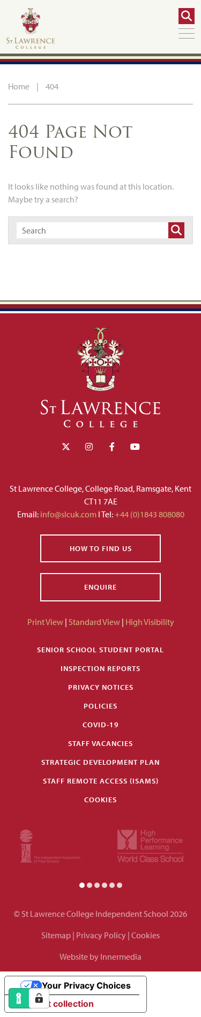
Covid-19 (101, 724)
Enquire (100, 587)
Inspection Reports (100, 668)
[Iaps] (50, 844)
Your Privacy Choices (86, 985)
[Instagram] (89, 446)
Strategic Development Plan (100, 762)
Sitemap (56, 935)
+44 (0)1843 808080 (148, 514)
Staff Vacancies (100, 743)
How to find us (101, 548)
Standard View (94, 621)
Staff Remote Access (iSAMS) (101, 781)
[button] (82, 884)
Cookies (100, 799)
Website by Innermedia (100, 956)
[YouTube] (135, 446)
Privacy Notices (100, 687)
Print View (45, 621)
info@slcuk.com (68, 514)
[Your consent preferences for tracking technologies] (39, 998)
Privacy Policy (101, 935)
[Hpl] (150, 844)
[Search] (186, 16)
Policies (100, 706)
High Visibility (149, 621)
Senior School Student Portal (100, 649)
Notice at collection (53, 1003)
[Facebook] (112, 446)
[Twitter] (66, 446)
